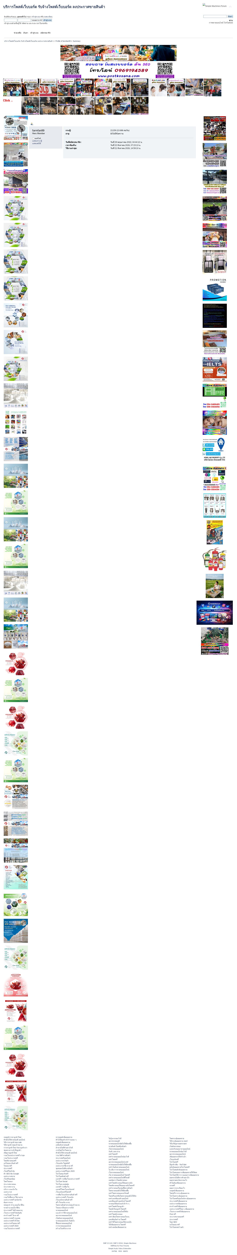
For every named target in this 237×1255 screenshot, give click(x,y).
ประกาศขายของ (10, 1184)
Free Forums (124, 1246)
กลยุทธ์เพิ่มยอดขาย (63, 1142)
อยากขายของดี (114, 1141)
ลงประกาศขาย (9, 1176)
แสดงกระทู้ (37, 141)
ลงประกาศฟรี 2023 (11, 1226)
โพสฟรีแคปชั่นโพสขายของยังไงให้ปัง (122, 1196)
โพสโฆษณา (8, 1181)
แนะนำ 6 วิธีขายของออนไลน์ (66, 1213)
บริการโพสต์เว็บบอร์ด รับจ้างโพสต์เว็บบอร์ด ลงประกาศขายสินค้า (54, 7)
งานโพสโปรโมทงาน (63, 1150)
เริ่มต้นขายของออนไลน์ (64, 1218)
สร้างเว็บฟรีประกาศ (63, 1228)
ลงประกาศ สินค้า (62, 1161)
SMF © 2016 (118, 1243)
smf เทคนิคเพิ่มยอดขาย (117, 1227)
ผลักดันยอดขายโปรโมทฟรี (180, 1167)
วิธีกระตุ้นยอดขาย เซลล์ (179, 1141)
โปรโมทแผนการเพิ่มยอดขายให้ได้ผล (183, 1172)
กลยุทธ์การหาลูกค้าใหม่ (12, 1137)
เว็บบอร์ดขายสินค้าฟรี (64, 1200)
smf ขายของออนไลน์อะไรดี (119, 1157)
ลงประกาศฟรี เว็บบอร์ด (65, 1197)
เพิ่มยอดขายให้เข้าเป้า (178, 1157)
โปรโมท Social (61, 1181)
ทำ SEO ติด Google (11, 1174)
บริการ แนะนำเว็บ (10, 1189)
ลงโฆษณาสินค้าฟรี (11, 1163)
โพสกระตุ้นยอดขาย (177, 1138)
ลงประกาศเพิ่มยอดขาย (178, 1204)
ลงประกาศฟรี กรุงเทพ (12, 1218)
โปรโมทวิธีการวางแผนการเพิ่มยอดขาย (184, 1175)
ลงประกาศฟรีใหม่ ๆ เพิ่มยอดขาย (182, 1209)
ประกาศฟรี (8, 1168)
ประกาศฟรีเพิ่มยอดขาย (178, 1201)
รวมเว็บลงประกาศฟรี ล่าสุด (14, 1155)
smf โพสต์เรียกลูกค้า (116, 1206)
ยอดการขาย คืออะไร (177, 1188)
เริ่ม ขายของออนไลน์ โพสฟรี (119, 1175)
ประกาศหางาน (9, 1187)
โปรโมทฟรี (174, 1162)
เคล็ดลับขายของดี (62, 1145)
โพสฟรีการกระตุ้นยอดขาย (179, 1193)
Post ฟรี (173, 1214)
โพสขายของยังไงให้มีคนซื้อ (119, 1191)
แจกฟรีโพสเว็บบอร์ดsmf (65, 1189)
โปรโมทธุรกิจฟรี (62, 1174)
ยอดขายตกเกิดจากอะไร (178, 1180)
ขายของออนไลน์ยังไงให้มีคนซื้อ (120, 1144)
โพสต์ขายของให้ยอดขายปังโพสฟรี (121, 1185)
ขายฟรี (172, 1185)
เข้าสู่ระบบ (36, 17)
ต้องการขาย (8, 1202)
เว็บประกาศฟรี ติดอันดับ (13, 1213)
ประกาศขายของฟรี (177, 1217)
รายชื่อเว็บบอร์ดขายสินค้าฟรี (66, 1195)
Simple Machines (130, 1243)
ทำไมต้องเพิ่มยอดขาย (178, 1183)
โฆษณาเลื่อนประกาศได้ (65, 1208)
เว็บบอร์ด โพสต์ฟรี (63, 1163)
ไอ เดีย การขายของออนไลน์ (119, 1170)
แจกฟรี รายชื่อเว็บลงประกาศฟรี (68, 1179)
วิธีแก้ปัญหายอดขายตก (178, 1144)
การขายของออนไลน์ (63, 1226)
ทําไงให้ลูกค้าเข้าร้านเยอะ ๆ (66, 1140)
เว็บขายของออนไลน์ (116, 1172)
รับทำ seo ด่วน (114, 1151)
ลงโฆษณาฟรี (175, 1225)
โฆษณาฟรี (8, 1166)
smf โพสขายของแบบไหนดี (119, 1193)
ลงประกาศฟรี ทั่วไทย (12, 1221)
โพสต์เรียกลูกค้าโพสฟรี (117, 1209)
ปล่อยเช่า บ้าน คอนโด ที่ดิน (14, 1205)
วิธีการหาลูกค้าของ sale (13, 1142)
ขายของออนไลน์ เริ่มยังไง (65, 1221)
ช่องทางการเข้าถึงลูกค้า (12, 1150)
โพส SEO (173, 1222)
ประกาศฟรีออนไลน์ (63, 1158)
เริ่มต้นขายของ (175, 1146)
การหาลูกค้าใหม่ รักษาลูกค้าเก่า (15, 1148)
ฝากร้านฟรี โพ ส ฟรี (11, 1215)
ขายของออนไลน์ (62, 1210)
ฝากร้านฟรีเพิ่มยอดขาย (178, 1206)
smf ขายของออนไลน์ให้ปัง (118, 1211)
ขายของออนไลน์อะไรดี (178, 1151)
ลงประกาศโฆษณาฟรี (12, 1223)
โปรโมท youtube (62, 1184)
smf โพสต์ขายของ (115, 1214)
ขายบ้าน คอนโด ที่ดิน (12, 1208)
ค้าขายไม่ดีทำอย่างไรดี (64, 1148)
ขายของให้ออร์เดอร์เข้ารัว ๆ (119, 1204)
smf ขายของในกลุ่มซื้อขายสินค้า (121, 1188)
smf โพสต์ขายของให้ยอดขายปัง (120, 1183)
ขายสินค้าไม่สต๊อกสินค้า (118, 1146)
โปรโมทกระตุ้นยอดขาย (178, 1196)
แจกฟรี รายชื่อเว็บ (62, 1187)
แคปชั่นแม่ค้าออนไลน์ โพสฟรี (120, 1201)
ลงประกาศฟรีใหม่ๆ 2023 (65, 1171)
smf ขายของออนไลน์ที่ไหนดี (119, 1178)
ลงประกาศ (8, 1192)
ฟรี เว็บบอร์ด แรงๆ (63, 1202)
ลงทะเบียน (48, 17)
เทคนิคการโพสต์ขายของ (118, 1180)
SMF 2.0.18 (107, 1243)
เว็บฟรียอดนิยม (9, 1179)
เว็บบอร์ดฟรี (174, 1159)
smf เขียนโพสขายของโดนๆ (119, 1217)
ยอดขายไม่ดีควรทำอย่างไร (179, 1178)
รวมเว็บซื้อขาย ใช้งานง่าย (13, 1197)
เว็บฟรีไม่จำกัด (9, 1171)
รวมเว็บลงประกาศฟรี (12, 1228)
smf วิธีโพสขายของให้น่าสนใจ (120, 1222)
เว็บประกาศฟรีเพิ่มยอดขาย (180, 1211)
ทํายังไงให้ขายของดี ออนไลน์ (14, 1140)
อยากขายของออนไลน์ (64, 1215)
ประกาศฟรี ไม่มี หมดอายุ (13, 1210)
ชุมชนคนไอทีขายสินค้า (64, 1168)
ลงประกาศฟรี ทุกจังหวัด (13, 1200)
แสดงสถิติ (36, 143)
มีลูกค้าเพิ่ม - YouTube (178, 1164)
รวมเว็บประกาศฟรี (11, 1158)
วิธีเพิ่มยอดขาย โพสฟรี (117, 1225)
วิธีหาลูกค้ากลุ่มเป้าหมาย (13, 1145)
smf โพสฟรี (113, 1154)
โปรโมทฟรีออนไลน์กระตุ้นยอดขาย (183, 1198)
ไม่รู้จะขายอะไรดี (115, 1138)
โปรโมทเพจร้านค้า (177, 1227)
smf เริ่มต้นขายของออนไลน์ (119, 1167)
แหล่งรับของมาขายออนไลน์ (180, 1149)
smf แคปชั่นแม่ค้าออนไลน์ (118, 1198)
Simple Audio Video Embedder (119, 1248)
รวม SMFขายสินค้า (63, 1155)
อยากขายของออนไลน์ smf (118, 1162)
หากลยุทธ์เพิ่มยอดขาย (64, 1137)
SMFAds (114, 1246)
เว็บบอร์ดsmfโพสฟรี (63, 1192)
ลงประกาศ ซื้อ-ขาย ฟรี (64, 1166)
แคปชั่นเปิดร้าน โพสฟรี (117, 1219)
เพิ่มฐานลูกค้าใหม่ (10, 1153)
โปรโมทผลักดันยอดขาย (178, 1170)
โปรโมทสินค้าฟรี (62, 1176)
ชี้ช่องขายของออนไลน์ (64, 1223)
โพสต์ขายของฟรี (10, 1161)
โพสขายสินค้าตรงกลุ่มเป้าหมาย (67, 1205)
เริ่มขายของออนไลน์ (116, 1149)
